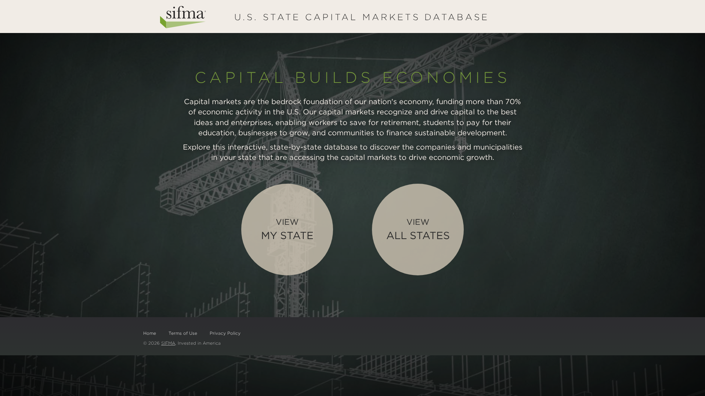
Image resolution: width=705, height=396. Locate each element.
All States (418, 229)
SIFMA (168, 343)
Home (149, 333)
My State (287, 229)
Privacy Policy (225, 333)
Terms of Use (183, 333)
